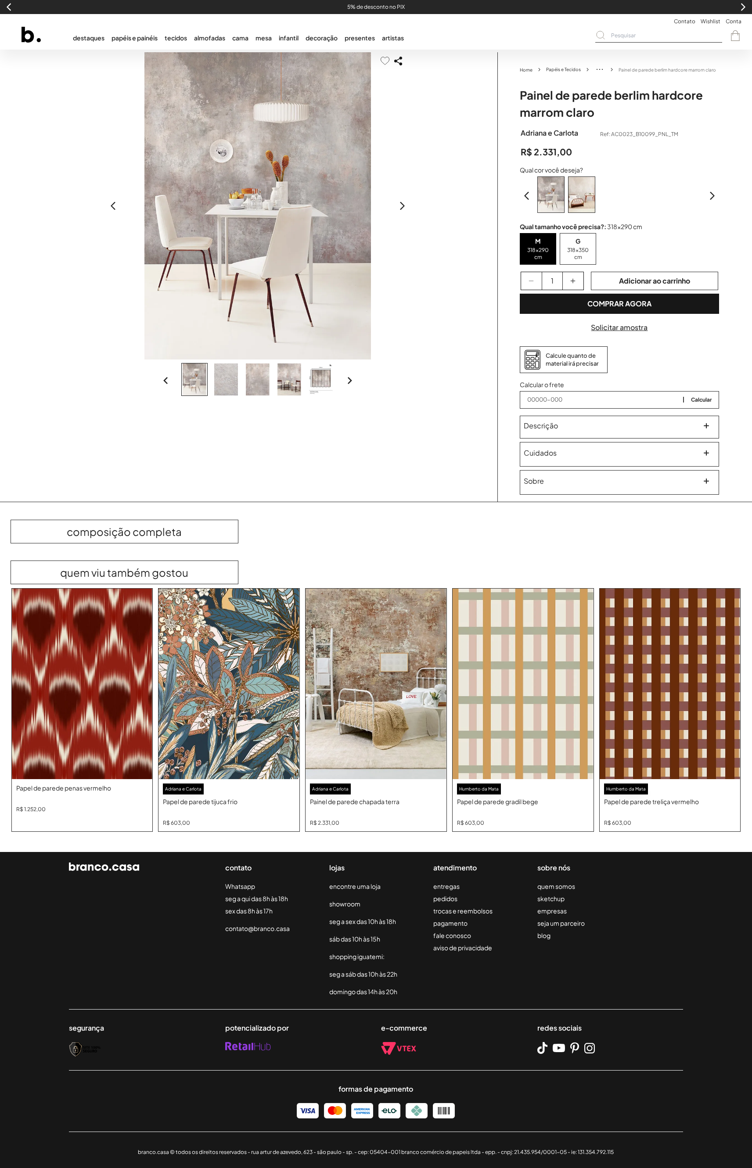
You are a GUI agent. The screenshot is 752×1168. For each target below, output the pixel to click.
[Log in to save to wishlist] (385, 61)
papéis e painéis (135, 38)
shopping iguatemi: (357, 956)
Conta (733, 21)
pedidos (445, 898)
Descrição (541, 425)
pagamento (450, 923)
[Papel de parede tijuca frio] (228, 684)
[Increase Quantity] (573, 281)
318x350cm (578, 253)
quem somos (556, 886)
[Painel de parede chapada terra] (376, 684)
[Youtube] (559, 1048)
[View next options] (712, 196)
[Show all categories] (599, 69)
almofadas (209, 38)
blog (544, 935)
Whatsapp (240, 886)
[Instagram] (589, 1048)
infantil (289, 38)
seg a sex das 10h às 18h (362, 921)
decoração (322, 38)
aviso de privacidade (462, 948)
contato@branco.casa (257, 928)
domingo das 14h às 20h (363, 991)
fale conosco (452, 935)
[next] (402, 206)
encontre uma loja (355, 886)
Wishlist (710, 21)
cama (240, 38)
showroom (344, 904)
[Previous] (166, 380)
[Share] (398, 61)
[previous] (113, 206)
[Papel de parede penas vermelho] (82, 684)
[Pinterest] (574, 1048)
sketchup (551, 898)
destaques (88, 38)
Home (526, 69)
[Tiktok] (542, 1048)
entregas (446, 886)
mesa (263, 38)
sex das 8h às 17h (249, 911)
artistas (393, 38)
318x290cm (538, 253)
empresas (552, 911)
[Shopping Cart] (735, 35)
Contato (684, 21)
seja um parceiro (561, 923)
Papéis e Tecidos (563, 69)
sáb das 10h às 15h (354, 939)
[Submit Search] (600, 35)
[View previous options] (527, 196)
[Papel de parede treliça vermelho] (670, 684)
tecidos (176, 38)
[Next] (349, 380)
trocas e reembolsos (463, 911)
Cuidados (540, 452)
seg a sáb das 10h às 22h (363, 974)
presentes (360, 38)
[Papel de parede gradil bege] (523, 684)
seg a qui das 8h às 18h (256, 898)
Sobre (534, 480)
